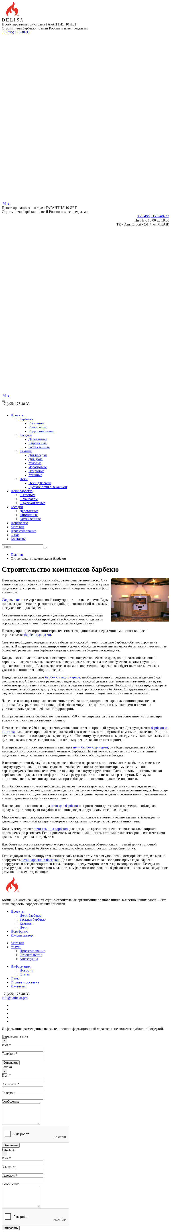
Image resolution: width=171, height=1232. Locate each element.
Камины (26, 451)
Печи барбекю (22, 491)
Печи (24, 479)
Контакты (18, 539)
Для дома (35, 459)
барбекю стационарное (62, 677)
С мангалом (29, 499)
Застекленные (39, 447)
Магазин (17, 527)
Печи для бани (39, 483)
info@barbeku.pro (15, 998)
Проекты (17, 415)
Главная (17, 554)
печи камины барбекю (51, 829)
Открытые (36, 471)
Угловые (34, 463)
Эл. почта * (10, 1084)
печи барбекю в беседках (40, 860)
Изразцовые (37, 467)
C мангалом (37, 427)
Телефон (8, 1093)
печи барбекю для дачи (90, 747)
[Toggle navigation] (3, 401)
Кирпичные (37, 443)
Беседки (26, 435)
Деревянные (37, 439)
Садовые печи (12, 600)
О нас (15, 535)
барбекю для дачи (37, 635)
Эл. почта (9, 1167)
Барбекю (26, 419)
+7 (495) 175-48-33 (16, 32)
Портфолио (19, 523)
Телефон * (9, 1053)
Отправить (11, 1062)
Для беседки (37, 455)
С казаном (27, 495)
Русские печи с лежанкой (47, 487)
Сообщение (10, 1101)
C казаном (36, 423)
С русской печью (32, 503)
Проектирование (23, 531)
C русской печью (41, 431)
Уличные (35, 475)
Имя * (6, 1045)
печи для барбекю (64, 806)
